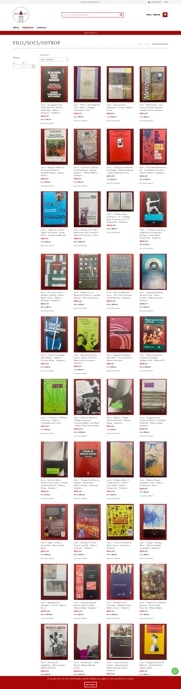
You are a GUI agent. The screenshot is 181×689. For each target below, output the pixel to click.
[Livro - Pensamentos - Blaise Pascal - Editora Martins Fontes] (87, 642)
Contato (41, 27)
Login (166, 2)
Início (16, 27)
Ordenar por (44, 55)
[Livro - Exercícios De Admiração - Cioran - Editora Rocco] (120, 84)
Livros (147, 44)
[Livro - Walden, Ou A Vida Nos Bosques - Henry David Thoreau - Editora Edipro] (153, 582)
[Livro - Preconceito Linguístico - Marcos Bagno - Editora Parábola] (54, 642)
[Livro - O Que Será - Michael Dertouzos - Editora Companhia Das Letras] (54, 397)
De (14, 63)
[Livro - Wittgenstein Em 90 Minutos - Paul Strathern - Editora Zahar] (153, 642)
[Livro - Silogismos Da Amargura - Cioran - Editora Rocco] (54, 582)
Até (23, 63)
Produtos (28, 27)
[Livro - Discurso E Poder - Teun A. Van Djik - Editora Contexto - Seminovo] (87, 522)
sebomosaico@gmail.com (90, 2)
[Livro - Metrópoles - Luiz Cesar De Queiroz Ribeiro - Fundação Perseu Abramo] (153, 84)
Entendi (90, 685)
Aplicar (33, 66)
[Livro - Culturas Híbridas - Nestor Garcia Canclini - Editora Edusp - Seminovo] (87, 582)
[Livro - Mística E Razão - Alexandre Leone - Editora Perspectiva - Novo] (153, 459)
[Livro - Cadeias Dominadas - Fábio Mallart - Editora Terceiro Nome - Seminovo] (54, 334)
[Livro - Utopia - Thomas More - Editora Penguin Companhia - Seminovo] (153, 522)
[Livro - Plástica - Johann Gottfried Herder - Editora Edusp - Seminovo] (120, 397)
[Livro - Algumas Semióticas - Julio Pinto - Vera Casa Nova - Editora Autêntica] (120, 334)
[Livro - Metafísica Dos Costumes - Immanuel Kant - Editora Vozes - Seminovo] (120, 582)
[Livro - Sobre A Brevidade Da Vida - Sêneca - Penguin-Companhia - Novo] (87, 84)
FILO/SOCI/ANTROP (47, 123)
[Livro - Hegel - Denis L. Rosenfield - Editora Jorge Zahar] (54, 522)
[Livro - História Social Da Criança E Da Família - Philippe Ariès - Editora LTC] (153, 334)
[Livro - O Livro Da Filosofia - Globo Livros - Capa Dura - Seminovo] (120, 522)
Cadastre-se (156, 2)
